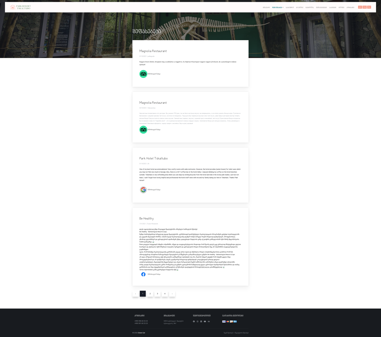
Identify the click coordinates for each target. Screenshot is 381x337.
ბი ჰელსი (299, 7)
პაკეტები (332, 7)
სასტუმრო (290, 7)
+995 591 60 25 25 (141, 323)
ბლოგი (341, 7)
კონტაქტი (350, 7)
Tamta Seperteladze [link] (146, 270)
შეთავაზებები (321, 7)
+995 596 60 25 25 (141, 321)
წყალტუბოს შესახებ (242, 333)
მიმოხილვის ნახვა (153, 74)
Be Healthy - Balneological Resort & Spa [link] (152, 232)
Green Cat (141, 333)
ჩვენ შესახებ (277, 7)
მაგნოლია (310, 7)
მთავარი (266, 7)
